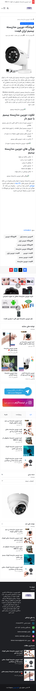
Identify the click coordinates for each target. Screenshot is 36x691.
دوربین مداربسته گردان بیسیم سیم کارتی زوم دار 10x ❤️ (27, 375)
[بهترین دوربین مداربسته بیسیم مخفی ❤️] (9, 339)
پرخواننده (18, 414)
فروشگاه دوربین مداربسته (24, 249)
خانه (31, 19)
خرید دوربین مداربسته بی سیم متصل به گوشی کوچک (26, 343)
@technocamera (22, 632)
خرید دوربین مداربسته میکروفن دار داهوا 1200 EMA (18, 2)
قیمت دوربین (27, 253)
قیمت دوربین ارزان (13, 253)
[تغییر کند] (29, 8)
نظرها (6, 414)
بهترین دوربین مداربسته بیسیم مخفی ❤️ (10, 349)
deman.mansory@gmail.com (19, 640)
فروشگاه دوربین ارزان (25, 241)
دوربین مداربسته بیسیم (23, 19)
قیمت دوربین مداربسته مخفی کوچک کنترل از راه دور (13, 430)
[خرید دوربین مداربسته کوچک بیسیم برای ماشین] (28, 451)
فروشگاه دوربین (10, 236)
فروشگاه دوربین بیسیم (25, 245)
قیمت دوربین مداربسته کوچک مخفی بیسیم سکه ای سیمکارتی (13, 459)
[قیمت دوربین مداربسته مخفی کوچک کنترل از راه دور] (28, 432)
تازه (31, 414)
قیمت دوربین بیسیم (25, 257)
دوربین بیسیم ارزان (26, 236)
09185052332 (19, 623)
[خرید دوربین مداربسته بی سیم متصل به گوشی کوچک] (27, 335)
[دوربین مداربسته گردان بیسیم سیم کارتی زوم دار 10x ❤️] (27, 363)
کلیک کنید (17, 627)
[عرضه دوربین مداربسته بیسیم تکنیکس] (9, 363)
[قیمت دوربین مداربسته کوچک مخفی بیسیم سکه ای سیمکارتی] (28, 463)
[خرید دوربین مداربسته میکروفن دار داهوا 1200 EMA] (28, 440)
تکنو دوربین (16, 688)
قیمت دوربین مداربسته (24, 261)
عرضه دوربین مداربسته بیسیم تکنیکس (11, 374)
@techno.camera (20, 636)
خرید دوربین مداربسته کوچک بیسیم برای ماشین (13, 448)
